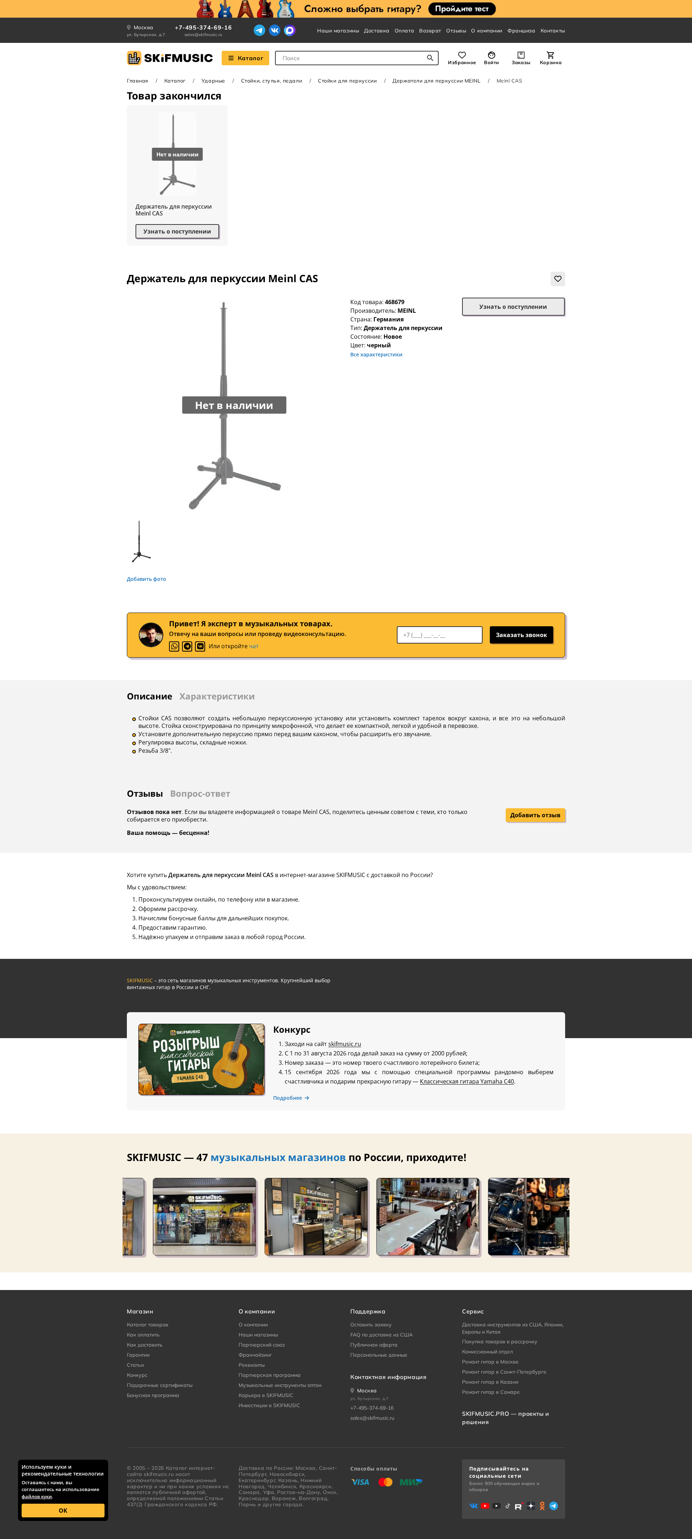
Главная (137, 80)
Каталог (250, 58)
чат (254, 646)
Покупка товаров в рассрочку (499, 1341)
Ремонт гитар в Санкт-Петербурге (504, 1372)
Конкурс (137, 1375)
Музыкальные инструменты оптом (280, 1385)
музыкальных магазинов (278, 1157)
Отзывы (456, 30)
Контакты (553, 30)
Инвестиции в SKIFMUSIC (269, 1405)
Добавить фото (146, 579)
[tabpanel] (346, 734)
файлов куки (37, 1496)
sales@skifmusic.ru (203, 34)
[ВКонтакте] (274, 30)
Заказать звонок (521, 635)
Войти (491, 62)
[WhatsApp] (174, 646)
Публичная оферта (374, 1345)
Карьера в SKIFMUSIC (266, 1395)
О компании (486, 30)
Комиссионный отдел (487, 1351)
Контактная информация (388, 1376)
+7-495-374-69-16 (203, 27)
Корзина (551, 62)
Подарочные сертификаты (159, 1385)
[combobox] (357, 58)
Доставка (376, 30)
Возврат (430, 30)
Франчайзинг (255, 1355)
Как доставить (145, 1345)
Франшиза (521, 30)
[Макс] (290, 30)
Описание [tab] (149, 696)
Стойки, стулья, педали (271, 80)
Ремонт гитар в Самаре (491, 1392)
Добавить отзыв (535, 815)
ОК (63, 1510)
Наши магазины (338, 30)
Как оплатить (143, 1334)
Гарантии (138, 1355)
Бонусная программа (153, 1395)
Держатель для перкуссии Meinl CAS (174, 210)
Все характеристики (376, 354)
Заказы (521, 62)
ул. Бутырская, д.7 (146, 34)
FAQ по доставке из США (381, 1334)
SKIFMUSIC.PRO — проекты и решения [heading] (505, 1417)
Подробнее (287, 1098)
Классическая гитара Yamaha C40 (467, 1081)
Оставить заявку (371, 1324)
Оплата (404, 30)
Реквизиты (252, 1365)
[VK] (200, 646)
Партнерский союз (262, 1345)
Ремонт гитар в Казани (490, 1382)
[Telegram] (259, 30)
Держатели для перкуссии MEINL (436, 80)
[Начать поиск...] (430, 58)
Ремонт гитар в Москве (490, 1361)
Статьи (135, 1365)
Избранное (462, 62)
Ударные (213, 80)
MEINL (407, 311)
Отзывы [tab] (145, 793)
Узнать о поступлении (177, 231)
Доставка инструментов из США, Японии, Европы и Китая (512, 1328)
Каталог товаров (147, 1324)
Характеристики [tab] (217, 696)
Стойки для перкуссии (347, 80)
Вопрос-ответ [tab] (200, 793)
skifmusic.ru (344, 1044)
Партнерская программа (270, 1375)
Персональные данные (378, 1355)
